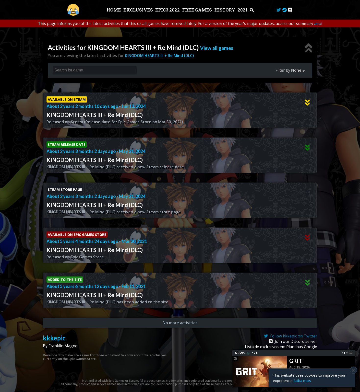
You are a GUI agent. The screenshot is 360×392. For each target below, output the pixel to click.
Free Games (197, 10)
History (225, 10)
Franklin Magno (63, 345)
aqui (318, 23)
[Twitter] (278, 10)
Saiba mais (302, 380)
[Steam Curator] (284, 10)
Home (114, 10)
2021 (243, 10)
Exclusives (138, 10)
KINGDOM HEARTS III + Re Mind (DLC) (159, 55)
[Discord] (290, 10)
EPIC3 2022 (168, 10)
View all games (216, 48)
